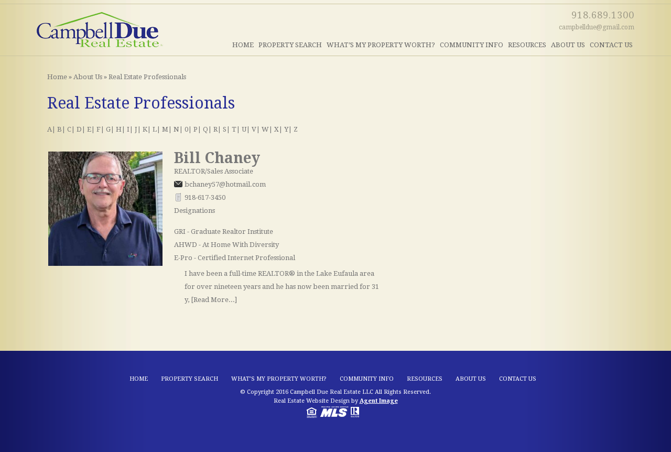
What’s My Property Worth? (381, 45)
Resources (527, 45)
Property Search (290, 45)
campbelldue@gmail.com (596, 27)
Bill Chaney (217, 158)
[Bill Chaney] (105, 263)
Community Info (471, 45)
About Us (568, 45)
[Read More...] (214, 300)
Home (243, 45)
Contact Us (611, 45)
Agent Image (379, 400)
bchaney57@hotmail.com (225, 184)
